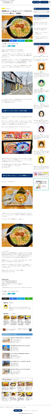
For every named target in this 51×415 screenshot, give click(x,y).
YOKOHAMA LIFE (23, 413)
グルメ (3, 8)
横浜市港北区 (13, 43)
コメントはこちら (44, 2)
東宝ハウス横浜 (36, 2)
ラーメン (13, 293)
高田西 (17, 43)
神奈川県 (9, 43)
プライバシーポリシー (27, 410)
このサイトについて (35, 410)
